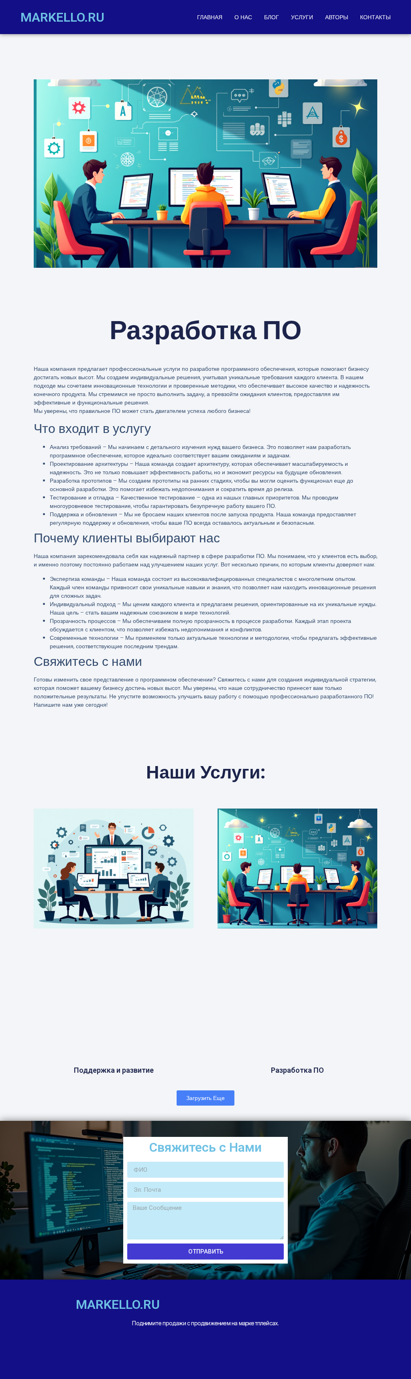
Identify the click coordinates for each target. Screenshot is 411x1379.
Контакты (375, 17)
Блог (271, 17)
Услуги (302, 17)
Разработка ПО (297, 1070)
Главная (209, 17)
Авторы (336, 17)
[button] (205, 1098)
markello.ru (62, 17)
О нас (243, 17)
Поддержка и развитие (114, 1070)
